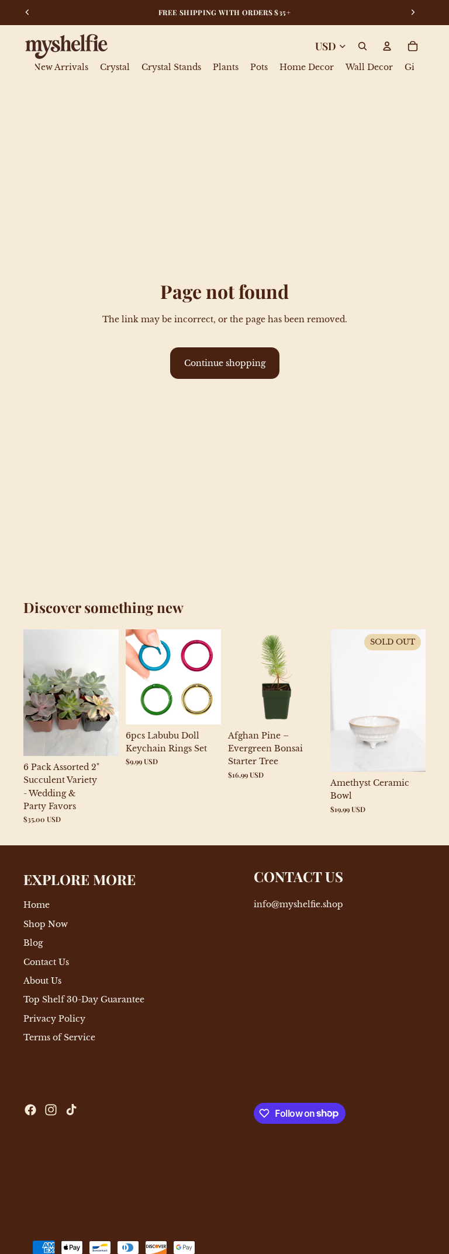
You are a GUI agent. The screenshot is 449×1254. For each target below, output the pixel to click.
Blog (33, 943)
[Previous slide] (36, 692)
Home (36, 905)
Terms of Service (59, 1038)
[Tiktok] (71, 1110)
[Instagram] (51, 1110)
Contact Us (46, 962)
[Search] (362, 46)
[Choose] (202, 706)
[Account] (387, 46)
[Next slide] (106, 692)
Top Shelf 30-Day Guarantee (83, 1000)
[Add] (100, 737)
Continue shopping (224, 363)
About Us (42, 981)
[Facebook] (30, 1110)
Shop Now (45, 924)
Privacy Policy (54, 1018)
